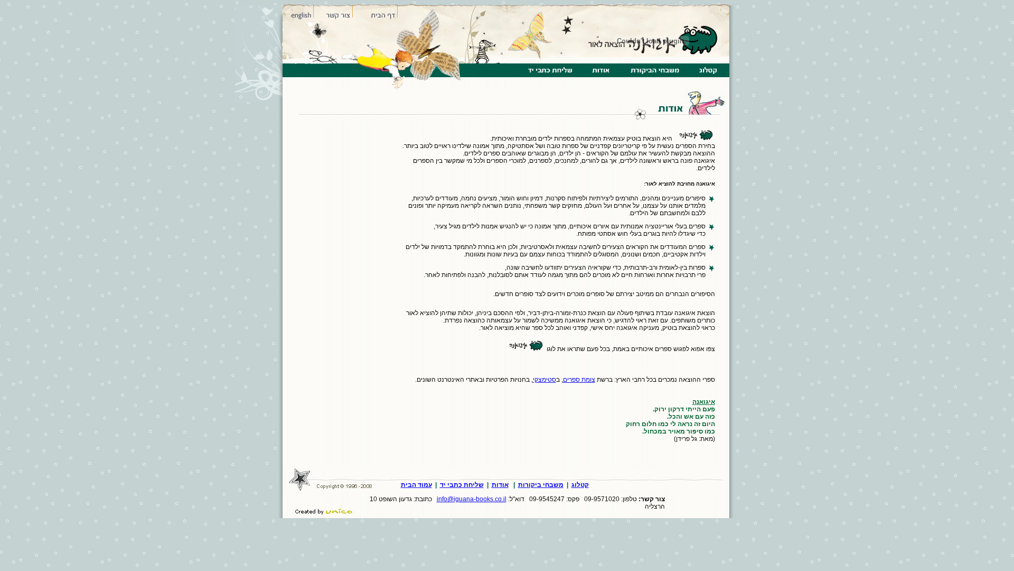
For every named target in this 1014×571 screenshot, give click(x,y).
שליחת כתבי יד (462, 485)
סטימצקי (544, 379)
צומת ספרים (579, 379)
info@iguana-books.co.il (471, 499)
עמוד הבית (416, 485)
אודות (500, 485)
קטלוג (580, 485)
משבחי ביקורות (541, 485)
